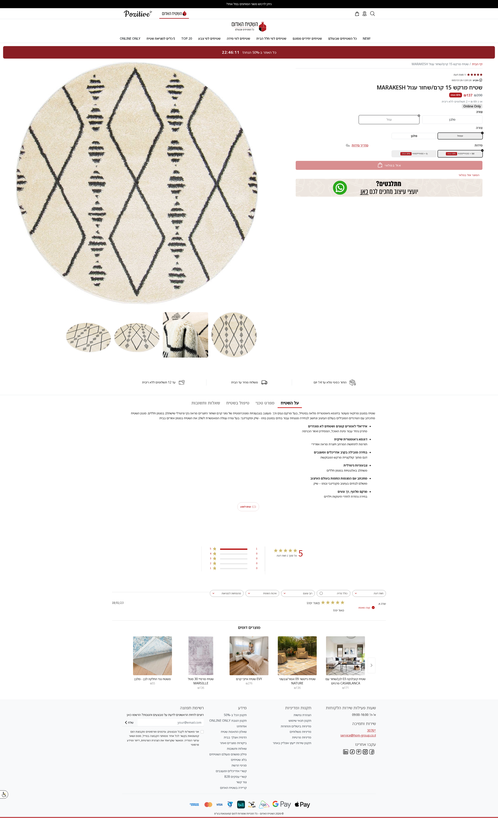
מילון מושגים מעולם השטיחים (228, 754)
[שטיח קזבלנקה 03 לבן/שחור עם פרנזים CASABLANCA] (345, 655)
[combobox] (369, 593)
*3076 (371, 730)
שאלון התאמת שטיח (234, 731)
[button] (356, 13)
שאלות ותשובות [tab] (205, 403)
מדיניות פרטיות (301, 737)
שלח (130, 722)
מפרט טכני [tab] (265, 403)
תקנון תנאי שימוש (300, 720)
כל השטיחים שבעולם (342, 38)
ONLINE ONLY (130, 38)
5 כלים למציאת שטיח (161, 38)
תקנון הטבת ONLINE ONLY (228, 720)
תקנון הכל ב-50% (235, 715)
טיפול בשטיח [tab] (237, 403)
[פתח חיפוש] (372, 13)
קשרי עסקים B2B (235, 776)
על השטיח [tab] (290, 403)
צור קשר (241, 782)
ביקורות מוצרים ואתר (233, 743)
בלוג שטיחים (239, 760)
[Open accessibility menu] (4, 794)
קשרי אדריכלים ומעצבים (231, 771)
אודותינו (242, 726)
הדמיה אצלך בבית (235, 737)
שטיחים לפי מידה (238, 38)
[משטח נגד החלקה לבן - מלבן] (152, 655)
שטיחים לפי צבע (209, 38)
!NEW (366, 38)
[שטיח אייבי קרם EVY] (249, 655)
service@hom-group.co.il (358, 735)
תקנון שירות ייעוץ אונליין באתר (292, 743)
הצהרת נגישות (302, 715)
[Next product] (371, 665)
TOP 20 (186, 38)
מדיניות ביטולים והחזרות (296, 726)
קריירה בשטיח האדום (233, 788)
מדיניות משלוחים (300, 731)
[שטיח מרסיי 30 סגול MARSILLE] (201, 655)
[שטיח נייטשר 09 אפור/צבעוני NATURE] (297, 655)
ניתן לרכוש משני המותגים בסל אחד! (249, 4)
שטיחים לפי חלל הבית (271, 38)
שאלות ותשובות (237, 748)
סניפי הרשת (239, 765)
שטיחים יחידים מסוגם (307, 38)
